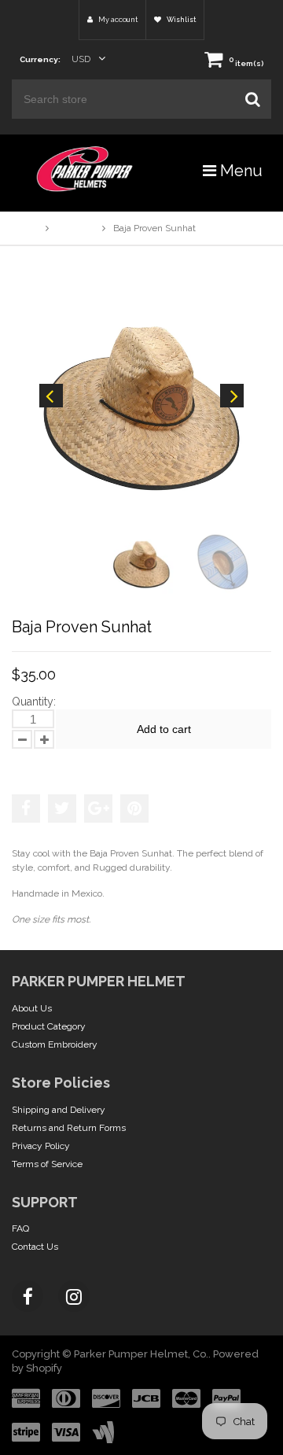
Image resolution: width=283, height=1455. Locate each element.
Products (75, 228)
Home (25, 228)
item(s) (246, 63)
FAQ (20, 1228)
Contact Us (35, 1246)
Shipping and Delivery (58, 1109)
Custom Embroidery (54, 1044)
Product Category (49, 1026)
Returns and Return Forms (69, 1127)
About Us (32, 1008)
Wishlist (180, 20)
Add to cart (164, 729)
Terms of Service (47, 1164)
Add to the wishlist (62, 763)
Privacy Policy (41, 1145)
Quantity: (34, 701)
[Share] (26, 808)
